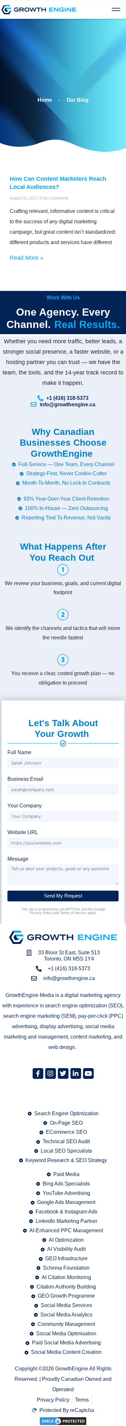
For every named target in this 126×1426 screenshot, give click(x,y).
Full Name (19, 752)
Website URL (22, 832)
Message (17, 859)
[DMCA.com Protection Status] (63, 1420)
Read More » (26, 258)
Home (44, 100)
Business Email (25, 779)
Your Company (24, 805)
